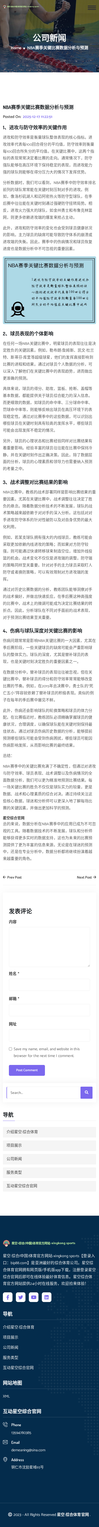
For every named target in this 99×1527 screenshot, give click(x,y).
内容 (13, 922)
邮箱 (14, 999)
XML (6, 1396)
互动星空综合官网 (21, 1186)
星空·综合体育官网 (73, 1515)
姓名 (14, 974)
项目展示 (14, 1145)
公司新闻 (14, 1159)
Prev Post (14, 877)
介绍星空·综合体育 (22, 1132)
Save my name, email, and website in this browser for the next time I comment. (47, 1052)
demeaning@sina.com (28, 1450)
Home (16, 48)
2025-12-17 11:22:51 (37, 117)
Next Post (85, 877)
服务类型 (14, 1172)
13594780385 (21, 1433)
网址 (13, 1024)
